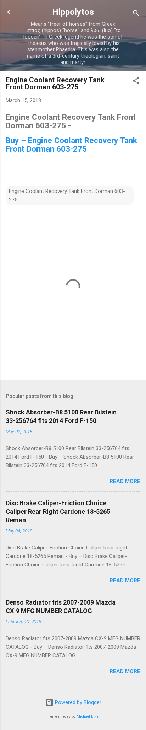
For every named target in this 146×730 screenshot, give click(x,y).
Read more (125, 481)
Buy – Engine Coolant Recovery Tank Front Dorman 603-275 (71, 144)
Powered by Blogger (77, 702)
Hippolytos (73, 12)
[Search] (136, 14)
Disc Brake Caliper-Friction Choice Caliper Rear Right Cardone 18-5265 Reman (58, 511)
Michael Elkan (89, 716)
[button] (136, 81)
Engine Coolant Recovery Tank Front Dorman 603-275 (67, 195)
